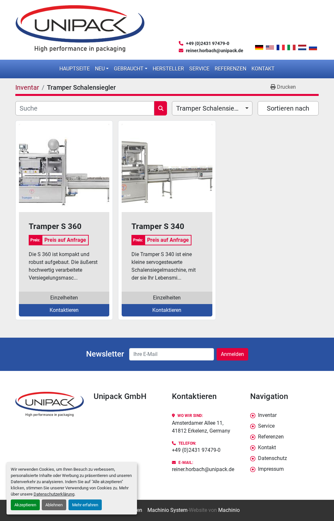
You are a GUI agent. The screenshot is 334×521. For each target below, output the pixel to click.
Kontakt (263, 69)
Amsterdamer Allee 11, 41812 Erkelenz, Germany (201, 427)
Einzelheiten (64, 298)
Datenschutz (272, 458)
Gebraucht (129, 69)
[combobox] (212, 108)
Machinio (229, 510)
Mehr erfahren (85, 504)
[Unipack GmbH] (49, 404)
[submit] (160, 108)
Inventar (267, 415)
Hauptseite (74, 69)
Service (199, 69)
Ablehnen (54, 504)
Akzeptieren (25, 504)
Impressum (271, 469)
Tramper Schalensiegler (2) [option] (212, 108)
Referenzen (230, 69)
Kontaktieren (64, 310)
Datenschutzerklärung (54, 494)
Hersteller (168, 69)
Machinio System (167, 510)
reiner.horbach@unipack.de (214, 50)
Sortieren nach (288, 108)
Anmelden (232, 354)
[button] (102, 69)
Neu (100, 69)
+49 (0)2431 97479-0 (207, 43)
